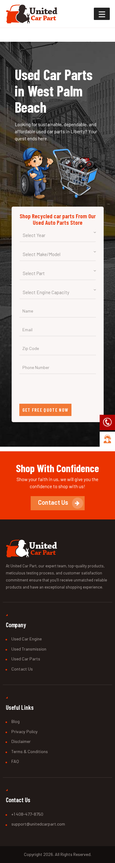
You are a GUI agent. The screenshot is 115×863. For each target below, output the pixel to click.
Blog (15, 721)
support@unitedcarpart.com (38, 823)
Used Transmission (28, 648)
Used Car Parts (25, 658)
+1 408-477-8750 (27, 814)
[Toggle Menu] (102, 14)
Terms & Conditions (29, 751)
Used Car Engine (26, 638)
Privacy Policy (24, 731)
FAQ (15, 761)
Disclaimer (21, 741)
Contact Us (22, 668)
